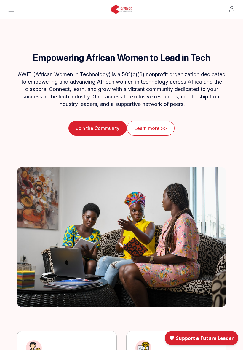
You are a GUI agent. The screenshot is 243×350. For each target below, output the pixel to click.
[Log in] (232, 9)
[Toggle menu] (11, 9)
